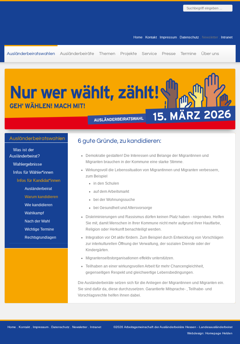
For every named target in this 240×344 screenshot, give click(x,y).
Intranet (226, 37)
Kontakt (151, 37)
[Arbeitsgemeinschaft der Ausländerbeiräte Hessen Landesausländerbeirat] (40, 22)
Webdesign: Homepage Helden (209, 333)
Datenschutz (189, 37)
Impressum (168, 37)
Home (137, 37)
